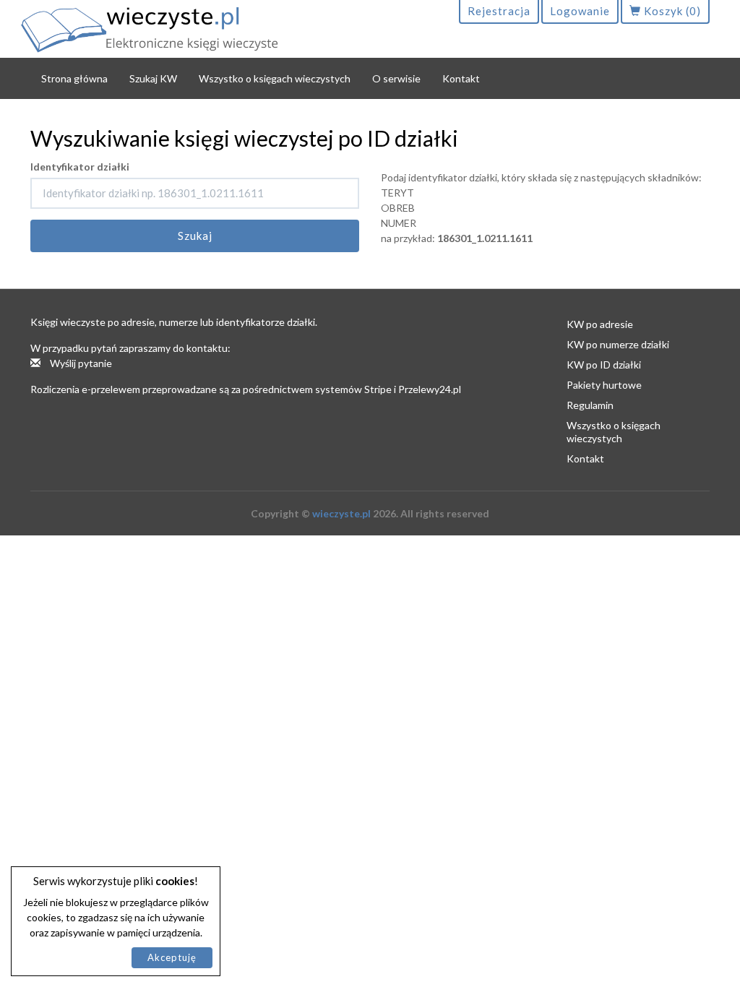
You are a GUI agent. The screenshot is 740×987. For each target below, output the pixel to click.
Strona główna (74, 78)
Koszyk (671, 10)
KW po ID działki (604, 364)
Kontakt (461, 78)
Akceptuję (172, 957)
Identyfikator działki (79, 166)
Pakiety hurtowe (604, 385)
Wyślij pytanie (80, 363)
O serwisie (396, 78)
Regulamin (590, 405)
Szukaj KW (153, 78)
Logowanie (580, 10)
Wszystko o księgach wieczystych (274, 78)
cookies (174, 880)
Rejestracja (499, 10)
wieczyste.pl (341, 513)
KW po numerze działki (618, 344)
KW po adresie (600, 324)
